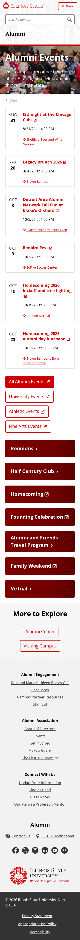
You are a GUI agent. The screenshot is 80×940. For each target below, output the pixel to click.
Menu (70, 6)
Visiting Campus (40, 646)
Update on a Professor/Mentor (40, 804)
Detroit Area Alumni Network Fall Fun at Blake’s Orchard (43, 205)
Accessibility (40, 931)
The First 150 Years (38, 757)
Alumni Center (40, 631)
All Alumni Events (26, 381)
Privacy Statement (37, 915)
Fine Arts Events (25, 426)
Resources (40, 689)
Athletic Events (24, 411)
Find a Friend (40, 789)
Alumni (15, 33)
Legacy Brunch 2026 (42, 162)
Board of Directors (40, 728)
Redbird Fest (35, 247)
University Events (26, 396)
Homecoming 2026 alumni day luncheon (44, 336)
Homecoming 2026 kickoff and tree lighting (47, 287)
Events (40, 736)
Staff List (40, 704)
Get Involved (40, 743)
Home (13, 100)
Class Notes (40, 797)
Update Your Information (40, 782)
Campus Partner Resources (40, 697)
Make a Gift (37, 750)
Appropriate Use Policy (37, 923)
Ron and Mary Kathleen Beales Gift (40, 682)
